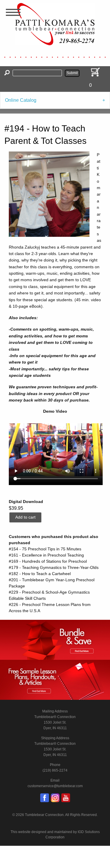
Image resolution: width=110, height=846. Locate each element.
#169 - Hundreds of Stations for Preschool (48, 561)
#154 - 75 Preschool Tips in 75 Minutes (45, 549)
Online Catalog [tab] (20, 100)
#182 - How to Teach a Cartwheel (40, 573)
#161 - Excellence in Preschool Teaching (46, 555)
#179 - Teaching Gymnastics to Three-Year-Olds (54, 567)
